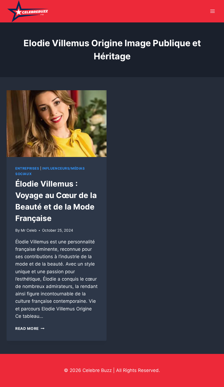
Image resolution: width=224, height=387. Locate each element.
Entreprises (27, 168)
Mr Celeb (29, 230)
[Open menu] (212, 11)
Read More (30, 328)
